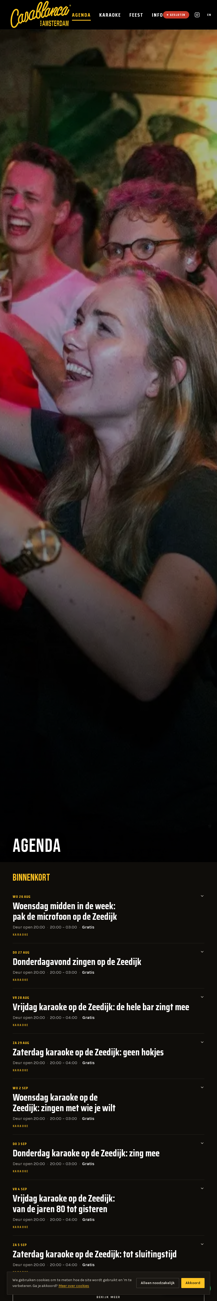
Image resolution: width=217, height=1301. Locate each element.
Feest (136, 15)
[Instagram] (197, 14)
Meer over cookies (73, 1286)
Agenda (81, 15)
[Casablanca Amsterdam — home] (41, 15)
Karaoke (110, 15)
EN (209, 14)
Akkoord (193, 1283)
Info (157, 15)
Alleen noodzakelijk (158, 1283)
